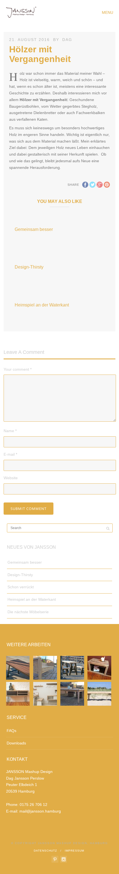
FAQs (11, 730)
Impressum (74, 850)
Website (11, 478)
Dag (67, 39)
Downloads (16, 743)
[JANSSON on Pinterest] (54, 859)
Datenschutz (45, 850)
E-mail (10, 454)
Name (10, 431)
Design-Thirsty (29, 267)
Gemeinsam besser (34, 229)
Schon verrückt (20, 587)
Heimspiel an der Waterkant (42, 305)
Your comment (18, 369)
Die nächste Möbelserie (28, 612)
